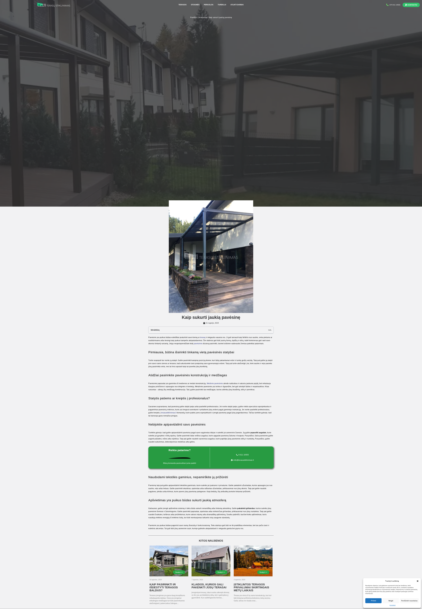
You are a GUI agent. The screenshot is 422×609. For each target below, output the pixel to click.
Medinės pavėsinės (215, 383)
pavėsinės (198, 343)
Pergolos (208, 5)
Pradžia (193, 17)
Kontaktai (393, 605)
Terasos (182, 5)
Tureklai (222, 5)
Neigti (390, 601)
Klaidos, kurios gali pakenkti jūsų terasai (209, 586)
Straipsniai (202, 17)
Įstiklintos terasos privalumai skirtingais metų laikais (251, 587)
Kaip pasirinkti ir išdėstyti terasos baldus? (163, 587)
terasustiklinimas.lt (168, 413)
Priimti (373, 601)
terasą (202, 337)
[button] (418, 581)
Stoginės (195, 5)
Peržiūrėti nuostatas (409, 601)
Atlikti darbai (237, 5)
